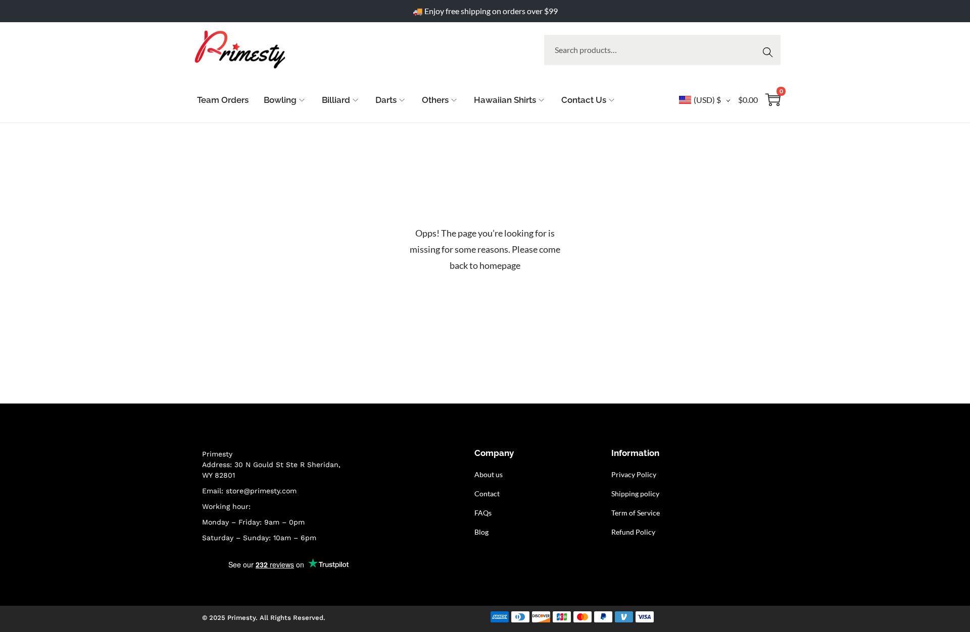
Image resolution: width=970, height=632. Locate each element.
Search (770, 50)
